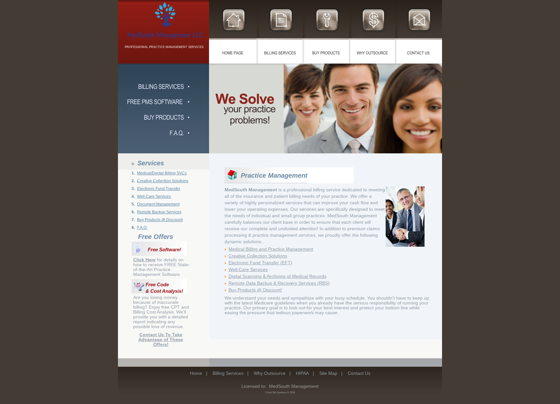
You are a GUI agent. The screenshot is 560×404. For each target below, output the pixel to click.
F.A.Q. (142, 227)
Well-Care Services (248, 269)
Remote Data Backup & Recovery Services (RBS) (279, 283)
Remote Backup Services (159, 212)
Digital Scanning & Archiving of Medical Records (277, 276)
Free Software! (164, 249)
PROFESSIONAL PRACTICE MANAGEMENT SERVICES (164, 47)
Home (196, 373)
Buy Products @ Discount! (160, 220)
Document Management (158, 204)
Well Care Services (154, 196)
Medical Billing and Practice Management (270, 249)
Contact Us (359, 373)
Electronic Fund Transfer (158, 188)
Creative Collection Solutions (162, 181)
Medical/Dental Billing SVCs (162, 173)
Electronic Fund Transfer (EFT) (260, 262)
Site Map (328, 373)
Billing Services (228, 373)
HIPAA (302, 373)
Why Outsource (270, 373)
